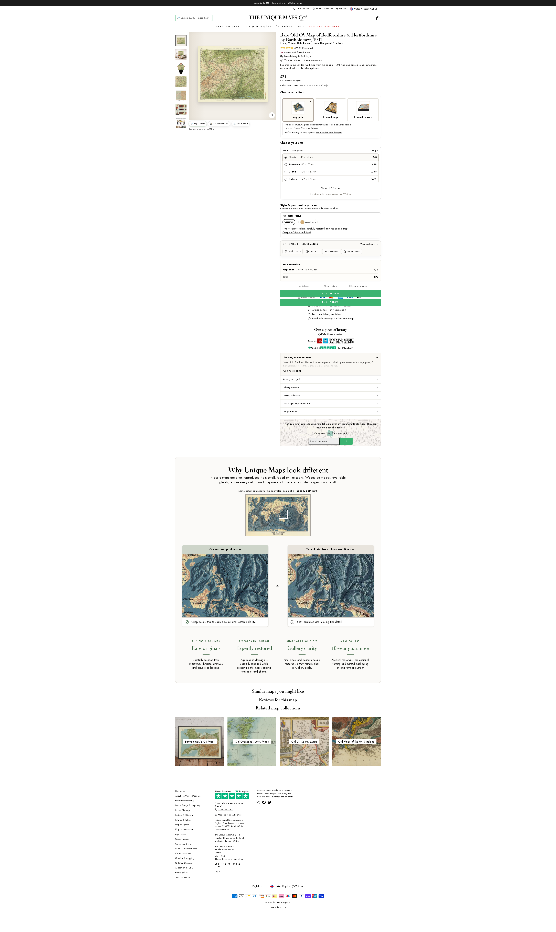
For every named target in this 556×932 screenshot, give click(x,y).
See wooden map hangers (329, 133)
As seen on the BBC (184, 868)
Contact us (180, 791)
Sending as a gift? (291, 379)
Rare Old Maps (227, 26)
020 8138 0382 (225, 809)
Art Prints (284, 26)
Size (330, 150)
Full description (309, 68)
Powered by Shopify (278, 907)
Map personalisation (184, 829)
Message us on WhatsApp (230, 815)
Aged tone (310, 222)
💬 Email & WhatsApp (323, 9)
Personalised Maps (324, 26)
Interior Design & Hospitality (188, 805)
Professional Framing (184, 801)
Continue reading (292, 371)
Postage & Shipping (184, 815)
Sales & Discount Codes (186, 849)
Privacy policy (181, 873)
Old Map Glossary (183, 863)
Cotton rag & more (184, 844)
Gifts (301, 26)
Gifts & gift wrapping (184, 858)
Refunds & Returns (183, 820)
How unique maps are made (296, 403)
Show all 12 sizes (330, 188)
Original (288, 222)
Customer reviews (183, 853)
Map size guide (182, 825)
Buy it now (330, 302)
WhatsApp (348, 318)
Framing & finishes (291, 395)
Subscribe (286, 805)
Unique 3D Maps (182, 810)
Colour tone (292, 216)
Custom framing (182, 839)
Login (217, 872)
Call (336, 318)
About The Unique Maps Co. (188, 796)
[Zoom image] (272, 115)
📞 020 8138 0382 (302, 9)
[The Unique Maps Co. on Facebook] (264, 813)
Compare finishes (309, 128)
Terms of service (182, 877)
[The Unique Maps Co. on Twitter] (269, 813)
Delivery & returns (291, 387)
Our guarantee (290, 411)
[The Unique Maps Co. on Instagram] (258, 813)
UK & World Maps (257, 26)
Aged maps (180, 834)
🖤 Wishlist (341, 9)
